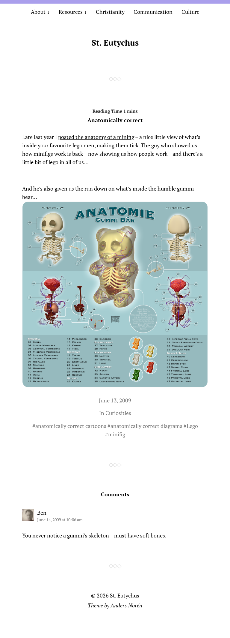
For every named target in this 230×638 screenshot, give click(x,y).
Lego (192, 425)
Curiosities (118, 413)
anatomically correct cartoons (70, 425)
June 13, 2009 (115, 400)
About (38, 11)
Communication (153, 11)
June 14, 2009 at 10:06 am (60, 519)
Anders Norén (126, 605)
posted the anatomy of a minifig (96, 136)
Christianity (110, 11)
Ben (41, 512)
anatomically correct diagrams (146, 425)
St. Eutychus (115, 42)
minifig (116, 434)
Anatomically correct (115, 120)
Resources (71, 11)
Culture (190, 11)
